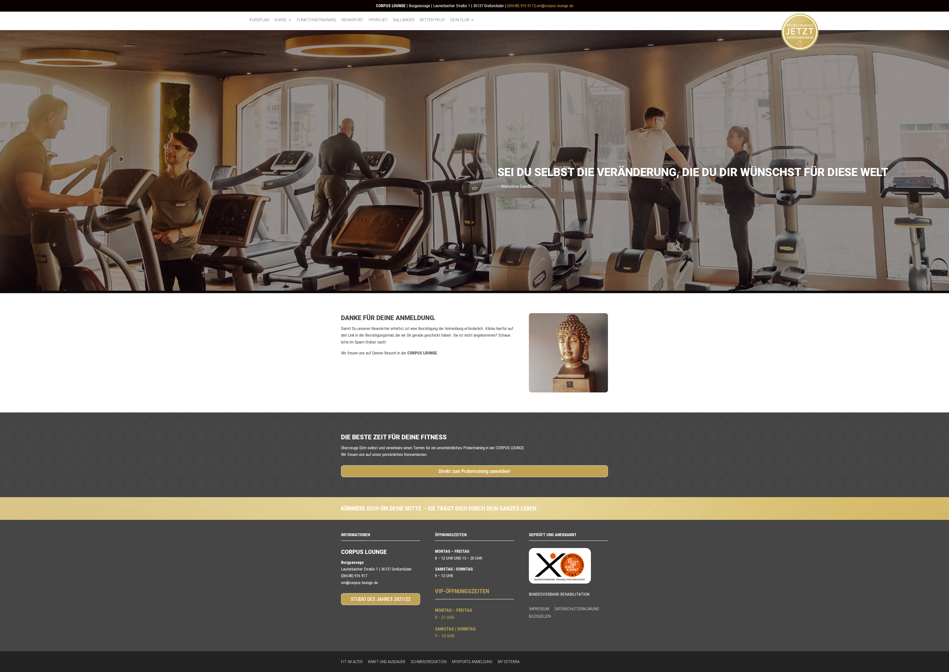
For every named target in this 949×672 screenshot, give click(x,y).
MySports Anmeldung (472, 661)
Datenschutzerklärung (577, 608)
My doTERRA (508, 661)
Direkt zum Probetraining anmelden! (474, 471)
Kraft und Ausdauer (386, 661)
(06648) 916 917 (520, 5)
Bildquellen (540, 616)
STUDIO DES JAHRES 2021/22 (380, 599)
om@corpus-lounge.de (555, 5)
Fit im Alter (352, 661)
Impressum (539, 608)
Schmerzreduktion (429, 661)
